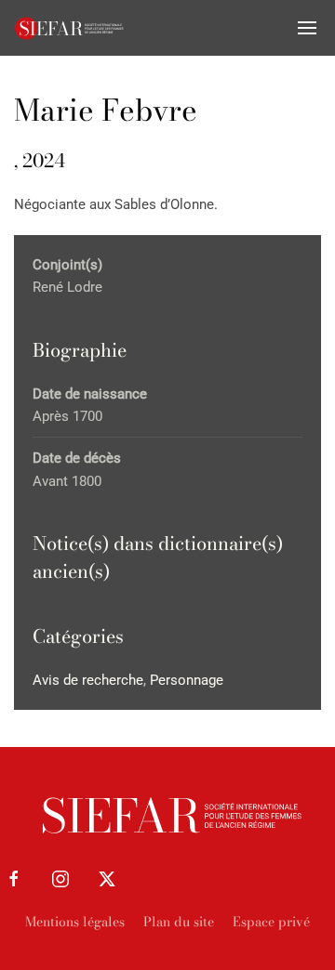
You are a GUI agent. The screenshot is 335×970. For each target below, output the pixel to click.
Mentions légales (75, 921)
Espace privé (271, 921)
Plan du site (178, 921)
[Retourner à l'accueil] (70, 28)
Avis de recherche (88, 680)
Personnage (186, 680)
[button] (307, 28)
